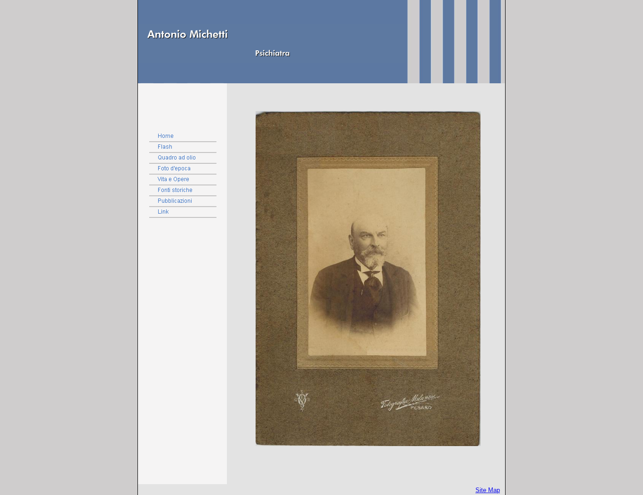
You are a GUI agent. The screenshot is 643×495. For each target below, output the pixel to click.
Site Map (487, 490)
